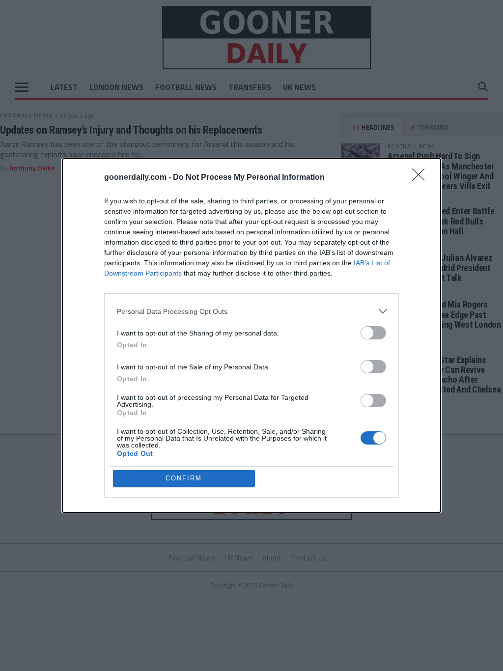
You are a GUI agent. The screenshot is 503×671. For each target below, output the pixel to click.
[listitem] (251, 311)
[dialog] (251, 335)
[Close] (421, 177)
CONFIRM (184, 478)
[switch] (373, 332)
